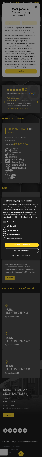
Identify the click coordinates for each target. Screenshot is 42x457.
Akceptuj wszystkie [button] (21, 245)
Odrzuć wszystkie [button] (21, 250)
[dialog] (21, 228)
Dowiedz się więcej (30, 217)
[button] (21, 255)
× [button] (37, 200)
